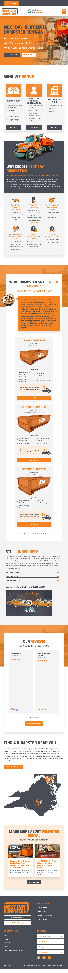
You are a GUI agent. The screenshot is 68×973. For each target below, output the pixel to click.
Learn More (34, 222)
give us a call (48, 318)
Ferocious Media (59, 965)
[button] (64, 11)
